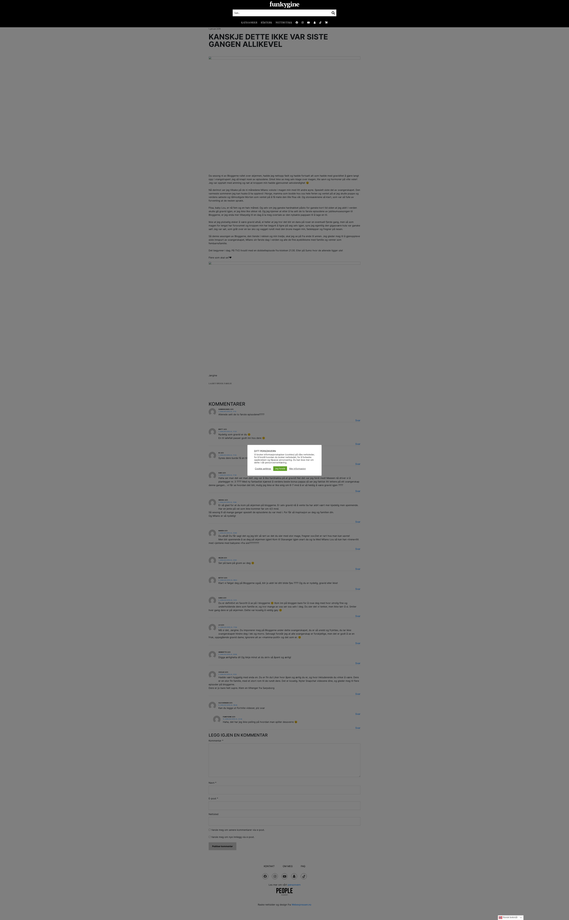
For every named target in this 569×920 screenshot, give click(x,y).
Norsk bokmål (509, 917)
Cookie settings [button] (263, 468)
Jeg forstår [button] (280, 468)
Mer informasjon (297, 468)
